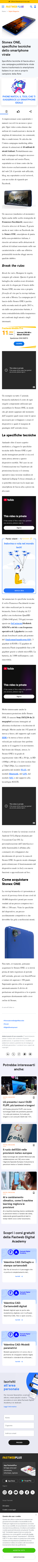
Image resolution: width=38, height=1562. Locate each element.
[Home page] (15, 7)
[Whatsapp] (21, 1492)
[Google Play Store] (26, 1481)
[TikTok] (10, 1492)
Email (30, 1054)
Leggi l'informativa (10, 1407)
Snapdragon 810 (23, 639)
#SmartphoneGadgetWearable (14, 1021)
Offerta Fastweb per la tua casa (20, 1)
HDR (4, 737)
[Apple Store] (10, 1481)
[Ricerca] (31, 6)
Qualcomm (10, 639)
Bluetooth (13, 773)
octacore (19, 623)
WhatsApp (24, 1054)
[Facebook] (27, 1492)
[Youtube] (16, 1492)
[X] (33, 1492)
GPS (25, 773)
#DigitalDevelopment (10, 1027)
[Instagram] (5, 1492)
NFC (11, 777)
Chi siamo (6, 1506)
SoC (13, 623)
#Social (6, 1024)
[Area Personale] (35, 6)
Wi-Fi (23, 769)
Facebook (19, 1054)
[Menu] (3, 6)
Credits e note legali (9, 1510)
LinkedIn (8, 1054)
